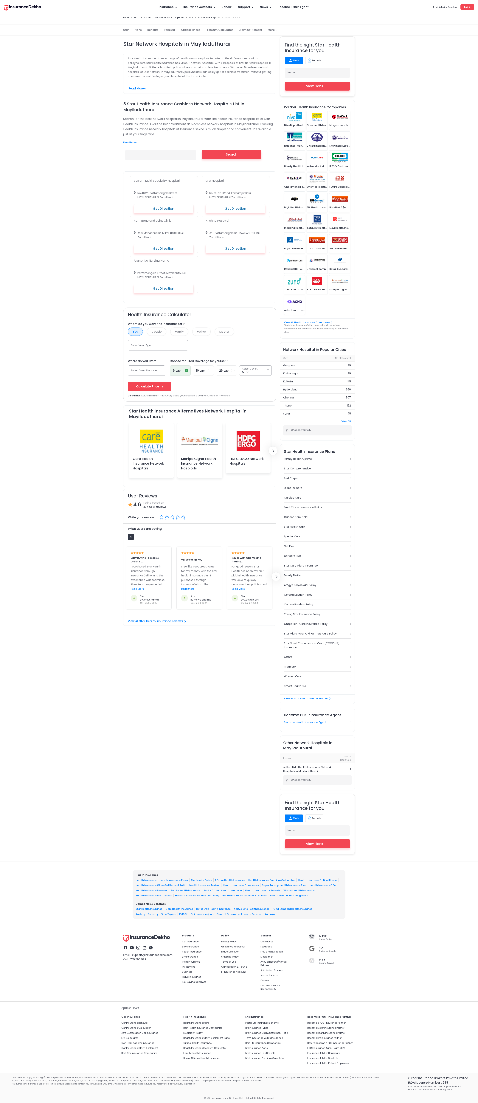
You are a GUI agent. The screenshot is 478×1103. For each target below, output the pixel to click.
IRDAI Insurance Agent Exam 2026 (326, 1048)
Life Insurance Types (256, 1027)
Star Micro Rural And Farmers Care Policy (310, 633)
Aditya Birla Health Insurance (251, 909)
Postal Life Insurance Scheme (262, 1022)
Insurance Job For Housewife (323, 1053)
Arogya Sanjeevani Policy (300, 585)
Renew (227, 7)
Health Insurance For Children (154, 895)
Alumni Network (269, 975)
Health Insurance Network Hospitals (244, 895)
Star (126, 30)
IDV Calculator (129, 1038)
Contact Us (266, 941)
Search (231, 154)
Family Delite (292, 575)
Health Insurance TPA (323, 885)
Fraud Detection (230, 951)
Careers (264, 980)
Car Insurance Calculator (136, 1027)
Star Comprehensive (297, 468)
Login (467, 7)
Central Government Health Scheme (239, 914)
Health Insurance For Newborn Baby (197, 895)
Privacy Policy (229, 941)
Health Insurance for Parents (262, 890)
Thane (287, 405)
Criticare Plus (292, 556)
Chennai (288, 397)
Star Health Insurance (149, 909)
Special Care (292, 536)
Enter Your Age (141, 345)
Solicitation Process (271, 970)
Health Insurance (146, 880)
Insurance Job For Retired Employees (328, 1063)
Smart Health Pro (295, 686)
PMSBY (183, 914)
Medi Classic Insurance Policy (303, 507)
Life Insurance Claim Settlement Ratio (266, 1032)
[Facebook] (125, 948)
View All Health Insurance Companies (307, 322)
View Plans (314, 86)
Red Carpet (291, 478)
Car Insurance (190, 941)
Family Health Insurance (185, 890)
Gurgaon (289, 365)
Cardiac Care (292, 497)
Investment (188, 966)
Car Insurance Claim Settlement (139, 1048)
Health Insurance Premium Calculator (271, 880)
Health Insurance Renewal (151, 890)
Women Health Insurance (298, 890)
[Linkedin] (144, 948)
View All (346, 421)
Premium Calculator (219, 30)
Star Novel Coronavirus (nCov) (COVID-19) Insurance (311, 645)
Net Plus (289, 546)
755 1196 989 (138, 959)
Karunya (270, 914)
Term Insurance (191, 961)
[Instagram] (138, 948)
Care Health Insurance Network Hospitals (148, 463)
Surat (286, 413)
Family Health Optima (298, 459)
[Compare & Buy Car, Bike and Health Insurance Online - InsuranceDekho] (22, 8)
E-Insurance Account (233, 971)
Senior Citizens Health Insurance (201, 1058)
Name (291, 72)
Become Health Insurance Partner (326, 1032)
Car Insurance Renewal (134, 1022)
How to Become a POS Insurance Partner (330, 1043)
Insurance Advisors (197, 7)
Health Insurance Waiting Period (289, 895)
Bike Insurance (190, 946)
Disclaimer (266, 956)
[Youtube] (132, 948)
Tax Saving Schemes (194, 981)
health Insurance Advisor (204, 885)
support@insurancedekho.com (152, 955)
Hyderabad (290, 389)
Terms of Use (228, 961)
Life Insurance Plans (256, 1048)
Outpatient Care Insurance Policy (306, 624)
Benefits (152, 30)
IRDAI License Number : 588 (428, 1082)
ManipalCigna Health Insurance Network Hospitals (198, 463)
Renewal (170, 30)
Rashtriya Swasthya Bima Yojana (156, 914)
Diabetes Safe (293, 488)
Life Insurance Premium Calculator (265, 1058)
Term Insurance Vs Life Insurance (264, 1038)
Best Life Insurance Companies (263, 1043)
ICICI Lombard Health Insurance (292, 909)
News (264, 7)
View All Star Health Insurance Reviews (155, 621)
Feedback (266, 946)
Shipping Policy (230, 956)
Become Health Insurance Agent (305, 722)
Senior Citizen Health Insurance (223, 890)
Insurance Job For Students (323, 1058)
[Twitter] (151, 948)
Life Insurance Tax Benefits (260, 1053)
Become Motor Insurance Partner (325, 1027)
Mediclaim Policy (201, 880)
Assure (288, 657)
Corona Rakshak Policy (298, 604)
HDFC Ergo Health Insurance (213, 909)
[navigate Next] (273, 450)
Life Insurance (190, 956)
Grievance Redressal (233, 946)
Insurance (166, 7)
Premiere (290, 666)
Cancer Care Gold (296, 517)
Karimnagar (290, 373)
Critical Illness (190, 30)
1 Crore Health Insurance (230, 880)
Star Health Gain (294, 527)
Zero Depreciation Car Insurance (139, 1032)
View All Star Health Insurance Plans (306, 698)
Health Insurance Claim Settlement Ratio (161, 885)
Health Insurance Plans (174, 880)
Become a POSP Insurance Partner (326, 1022)
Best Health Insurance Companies (202, 1027)
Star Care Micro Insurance (301, 565)
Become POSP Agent (293, 7)
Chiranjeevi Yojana (202, 914)
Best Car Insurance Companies (139, 1053)
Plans (138, 30)
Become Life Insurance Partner (324, 1038)
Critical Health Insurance (197, 1043)
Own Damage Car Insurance (137, 1043)
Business (187, 971)
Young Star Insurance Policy (302, 614)
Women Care (293, 676)
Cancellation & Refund (234, 966)
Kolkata (288, 381)
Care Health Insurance (179, 909)
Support (244, 7)
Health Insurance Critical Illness (317, 880)
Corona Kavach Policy (298, 595)
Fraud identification (271, 951)
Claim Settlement (250, 30)
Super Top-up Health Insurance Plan (284, 885)
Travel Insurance (191, 976)
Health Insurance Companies (241, 885)
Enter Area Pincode (144, 370)
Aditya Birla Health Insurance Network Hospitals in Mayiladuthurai (307, 769)
